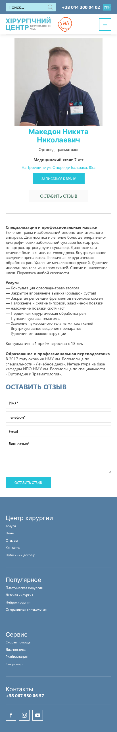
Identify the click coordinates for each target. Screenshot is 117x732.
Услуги (11, 526)
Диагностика (16, 649)
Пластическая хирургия (24, 587)
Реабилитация (17, 656)
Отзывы (12, 540)
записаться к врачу (58, 178)
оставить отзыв (58, 196)
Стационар (14, 664)
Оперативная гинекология (26, 609)
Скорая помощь (18, 642)
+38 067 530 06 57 (25, 695)
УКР (107, 7)
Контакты (13, 547)
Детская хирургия (19, 594)
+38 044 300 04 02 (81, 7)
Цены (10, 533)
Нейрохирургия (18, 602)
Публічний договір (20, 555)
